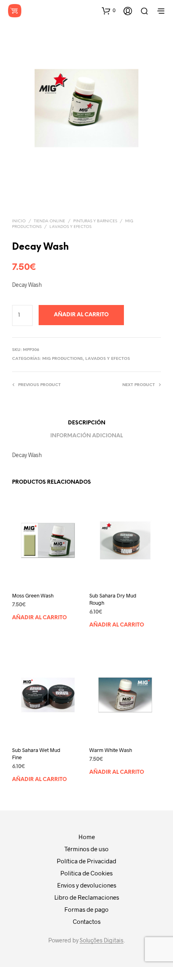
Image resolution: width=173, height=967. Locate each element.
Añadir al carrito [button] (39, 617)
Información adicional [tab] (86, 436)
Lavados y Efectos (70, 227)
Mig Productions (62, 359)
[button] (108, 10)
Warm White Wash (110, 750)
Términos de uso (86, 848)
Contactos (87, 921)
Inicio (19, 221)
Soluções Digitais (102, 940)
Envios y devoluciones (86, 885)
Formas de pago (86, 909)
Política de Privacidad (86, 861)
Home (86, 836)
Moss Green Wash (33, 595)
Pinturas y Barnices (95, 221)
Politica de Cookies (86, 873)
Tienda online (49, 221)
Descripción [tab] (86, 423)
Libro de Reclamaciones (86, 897)
